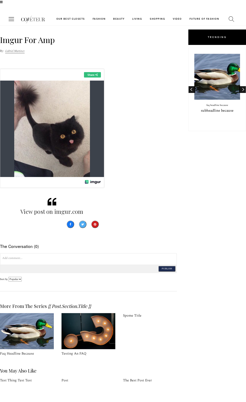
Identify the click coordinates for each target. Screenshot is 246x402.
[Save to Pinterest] (95, 224)
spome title (132, 315)
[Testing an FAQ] (88, 331)
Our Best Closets (70, 18)
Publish (167, 269)
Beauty (119, 18)
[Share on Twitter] (82, 224)
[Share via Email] (107, 224)
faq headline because (17, 353)
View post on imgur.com (51, 211)
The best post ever (137, 380)
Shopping (157, 18)
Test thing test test (16, 380)
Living (137, 18)
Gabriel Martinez (15, 51)
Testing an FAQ (74, 353)
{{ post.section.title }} (69, 306)
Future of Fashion (204, 18)
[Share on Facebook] (70, 224)
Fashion (99, 18)
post (65, 380)
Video (177, 18)
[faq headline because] (27, 331)
